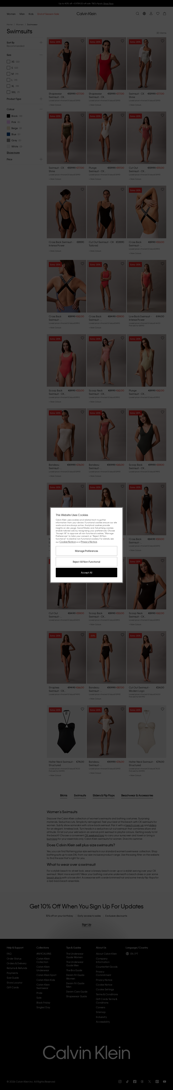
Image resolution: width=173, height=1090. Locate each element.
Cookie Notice (67, 541)
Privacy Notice (89, 541)
